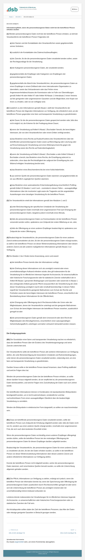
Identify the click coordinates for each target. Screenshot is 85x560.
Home (11, 17)
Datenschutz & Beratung (27, 7)
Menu (75, 9)
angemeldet (19, 542)
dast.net (45, 553)
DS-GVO (18, 17)
